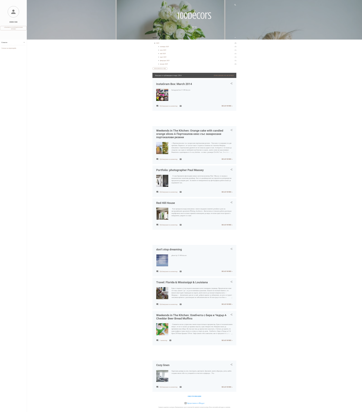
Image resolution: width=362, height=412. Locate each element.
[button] (231, 83)
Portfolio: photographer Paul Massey (180, 170)
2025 (157, 43)
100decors (13, 22)
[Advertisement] (158, 118)
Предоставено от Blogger (195, 403)
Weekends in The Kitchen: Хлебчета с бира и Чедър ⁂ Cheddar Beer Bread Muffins (191, 316)
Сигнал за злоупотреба (9, 48)
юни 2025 (163, 50)
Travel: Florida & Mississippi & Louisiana (182, 282)
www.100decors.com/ (194, 31)
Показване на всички (224, 75)
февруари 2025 (164, 60)
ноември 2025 (164, 46)
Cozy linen (162, 365)
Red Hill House (165, 203)
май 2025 (163, 53)
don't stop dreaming (169, 249)
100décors (194, 15)
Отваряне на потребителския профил (13, 28)
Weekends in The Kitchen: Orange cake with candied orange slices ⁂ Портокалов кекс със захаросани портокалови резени (189, 134)
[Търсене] (235, 5)
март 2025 (163, 57)
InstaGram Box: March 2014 (174, 84)
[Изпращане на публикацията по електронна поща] (180, 106)
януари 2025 (164, 64)
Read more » (227, 106)
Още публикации (194, 396)
